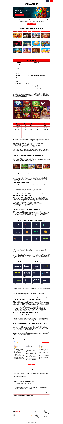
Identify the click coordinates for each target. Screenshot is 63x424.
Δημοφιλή (17, 31)
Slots (44, 31)
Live (26, 31)
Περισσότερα (31, 364)
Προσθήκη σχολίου (45, 342)
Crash (35, 31)
